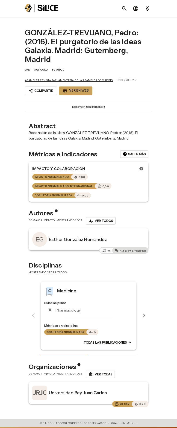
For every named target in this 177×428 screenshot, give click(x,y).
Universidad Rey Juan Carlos (78, 392)
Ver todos (100, 221)
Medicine (63, 291)
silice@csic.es (129, 423)
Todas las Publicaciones (104, 342)
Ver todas (100, 374)
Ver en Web (76, 90)
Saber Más (134, 154)
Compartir (41, 91)
